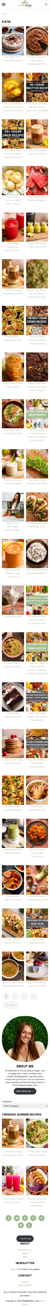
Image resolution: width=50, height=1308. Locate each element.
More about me (24, 1091)
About (25, 1253)
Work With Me (25, 1285)
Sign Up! (14, 1269)
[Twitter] (21, 1225)
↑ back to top (25, 1239)
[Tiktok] (41, 1218)
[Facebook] (8, 1218)
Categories (7, 1102)
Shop (25, 1257)
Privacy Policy (25, 1250)
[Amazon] (29, 1225)
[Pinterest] (25, 1218)
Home (4, 14)
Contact (25, 1282)
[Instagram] (33, 1218)
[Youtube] (17, 1218)
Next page (10, 1005)
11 (34, 996)
